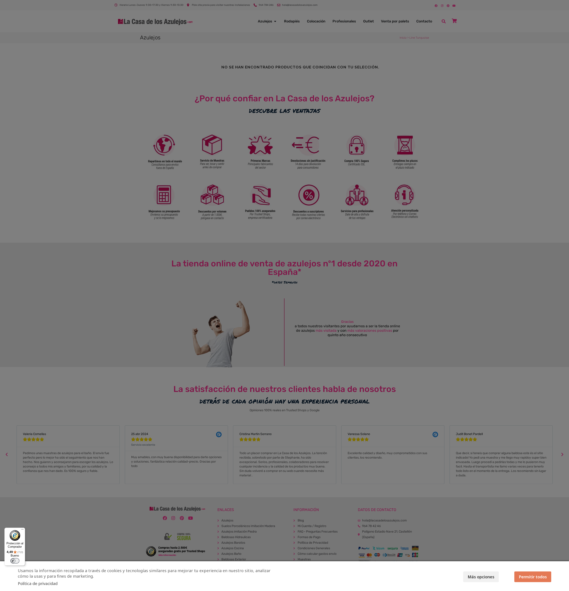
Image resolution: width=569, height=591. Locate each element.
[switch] (14, 560)
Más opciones (481, 576)
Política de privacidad (38, 583)
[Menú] (22, 530)
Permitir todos (533, 576)
